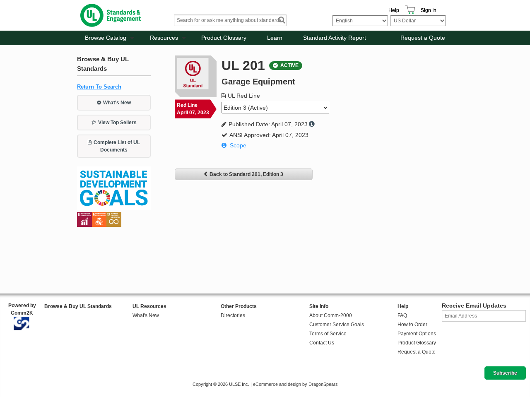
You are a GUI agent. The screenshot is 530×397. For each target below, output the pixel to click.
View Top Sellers (117, 122)
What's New (117, 103)
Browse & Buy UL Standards (78, 306)
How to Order (412, 324)
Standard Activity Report (334, 37)
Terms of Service (328, 334)
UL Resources (149, 306)
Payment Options (417, 334)
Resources (164, 37)
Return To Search (99, 87)
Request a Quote (422, 37)
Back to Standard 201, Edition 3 (246, 174)
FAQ (402, 315)
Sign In (428, 10)
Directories (233, 315)
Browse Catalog (105, 37)
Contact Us (321, 343)
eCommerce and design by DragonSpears (295, 384)
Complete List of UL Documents (117, 146)
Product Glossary (223, 37)
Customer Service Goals (336, 324)
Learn (274, 37)
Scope (238, 145)
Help (393, 10)
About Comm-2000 (330, 315)
